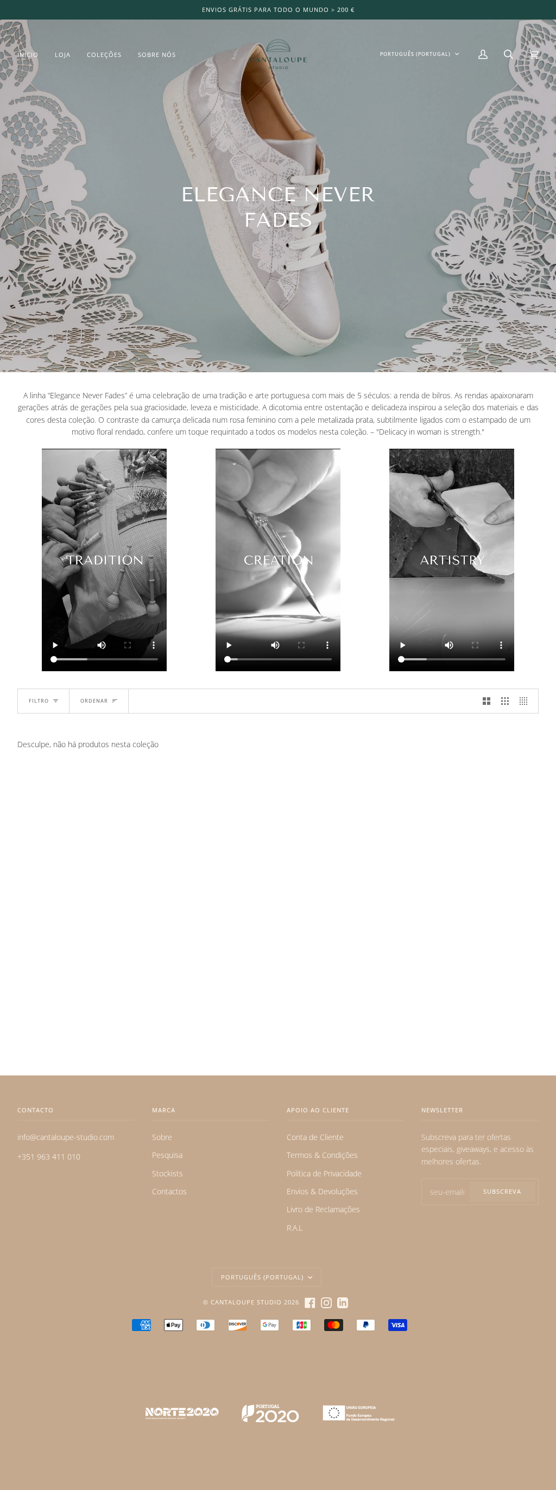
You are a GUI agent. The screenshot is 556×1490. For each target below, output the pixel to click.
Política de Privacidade (324, 1173)
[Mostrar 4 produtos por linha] (526, 701)
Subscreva (502, 1191)
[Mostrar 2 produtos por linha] (486, 701)
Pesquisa (167, 1155)
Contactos (169, 1191)
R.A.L (294, 1227)
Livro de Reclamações (323, 1209)
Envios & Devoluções (322, 1191)
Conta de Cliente (315, 1137)
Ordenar (94, 700)
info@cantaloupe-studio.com (65, 1137)
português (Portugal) (415, 54)
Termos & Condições (322, 1155)
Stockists (167, 1173)
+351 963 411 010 (48, 1156)
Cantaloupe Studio (246, 1302)
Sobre (162, 1137)
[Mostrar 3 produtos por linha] (505, 701)
